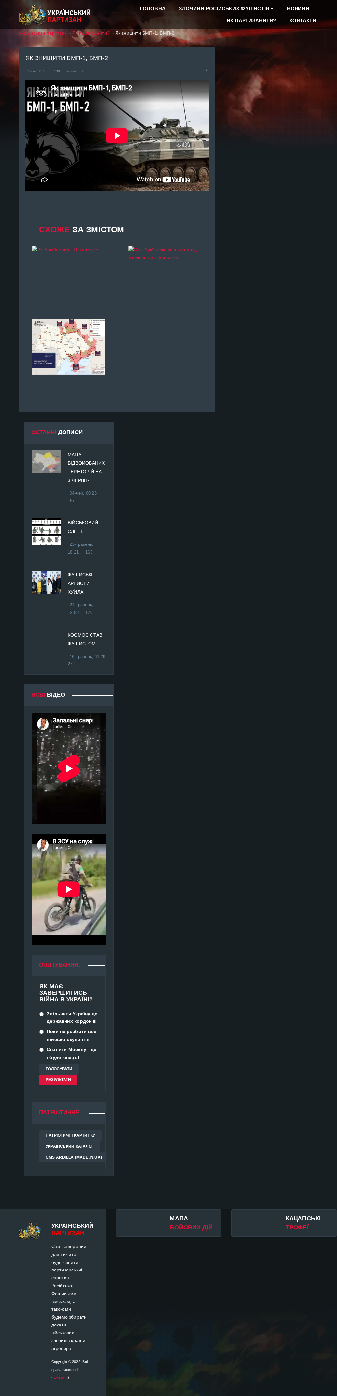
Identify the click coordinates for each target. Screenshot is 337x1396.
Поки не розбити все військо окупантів (71, 1035)
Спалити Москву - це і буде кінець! (71, 1053)
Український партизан (43, 33)
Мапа (179, 1218)
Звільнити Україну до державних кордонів (72, 1017)
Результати (58, 1079)
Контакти (302, 20)
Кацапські (303, 1218)
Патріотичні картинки (71, 1135)
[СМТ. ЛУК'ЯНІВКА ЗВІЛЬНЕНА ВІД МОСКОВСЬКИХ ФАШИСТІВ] (165, 274)
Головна (153, 8)
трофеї (297, 1227)
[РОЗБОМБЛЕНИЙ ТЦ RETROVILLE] (68, 274)
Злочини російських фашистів (224, 8)
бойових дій (191, 1227)
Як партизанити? (251, 20)
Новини (298, 8)
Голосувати (59, 1069)
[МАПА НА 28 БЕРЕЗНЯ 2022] (68, 347)
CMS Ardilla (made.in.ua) (74, 1157)
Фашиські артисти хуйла (80, 583)
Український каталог (70, 1146)
